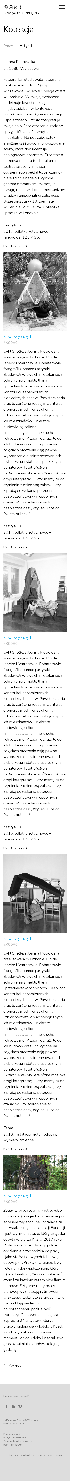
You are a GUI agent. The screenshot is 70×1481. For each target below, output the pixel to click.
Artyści (26, 45)
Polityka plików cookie (14, 1437)
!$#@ (13, 7)
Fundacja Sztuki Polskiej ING (21, 13)
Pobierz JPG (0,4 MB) (15, 939)
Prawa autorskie (11, 1434)
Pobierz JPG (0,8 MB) (15, 337)
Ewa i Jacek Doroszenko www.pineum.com (41, 1455)
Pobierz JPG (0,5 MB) (15, 638)
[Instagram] (13, 1406)
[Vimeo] (21, 1405)
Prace (8, 45)
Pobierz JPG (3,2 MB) (15, 1196)
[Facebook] (6, 1406)
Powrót (14, 1365)
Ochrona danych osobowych (17, 1441)
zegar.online (29, 1222)
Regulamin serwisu (13, 1444)
